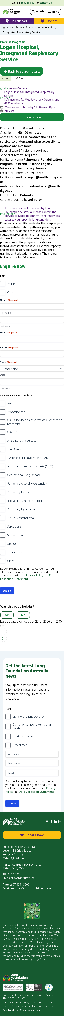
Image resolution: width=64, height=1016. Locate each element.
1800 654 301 (28, 2)
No (23, 615)
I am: (3, 275)
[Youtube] (47, 821)
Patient (11, 284)
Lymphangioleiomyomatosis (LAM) (28, 458)
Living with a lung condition (29, 716)
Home (10, 27)
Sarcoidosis (14, 526)
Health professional (25, 736)
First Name (5, 312)
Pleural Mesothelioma (20, 518)
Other (10, 561)
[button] (53, 12)
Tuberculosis (15, 552)
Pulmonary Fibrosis (19, 492)
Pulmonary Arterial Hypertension (27, 483)
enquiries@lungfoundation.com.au (31, 888)
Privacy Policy (34, 575)
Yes (7, 615)
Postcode (5, 387)
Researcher (20, 745)
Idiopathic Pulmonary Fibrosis (25, 501)
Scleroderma (15, 535)
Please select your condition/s (17, 395)
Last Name (5, 325)
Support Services (25, 27)
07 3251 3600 (21, 884)
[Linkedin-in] (55, 821)
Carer (10, 292)
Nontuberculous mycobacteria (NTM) (30, 466)
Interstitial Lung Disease (22, 440)
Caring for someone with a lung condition (32, 726)
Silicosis (12, 544)
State (2, 374)
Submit (7, 590)
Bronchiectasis (16, 412)
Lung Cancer (15, 449)
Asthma (11, 403)
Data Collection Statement (27, 577)
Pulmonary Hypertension (22, 509)
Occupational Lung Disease (24, 475)
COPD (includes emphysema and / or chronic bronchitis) (34, 422)
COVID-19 (13, 432)
